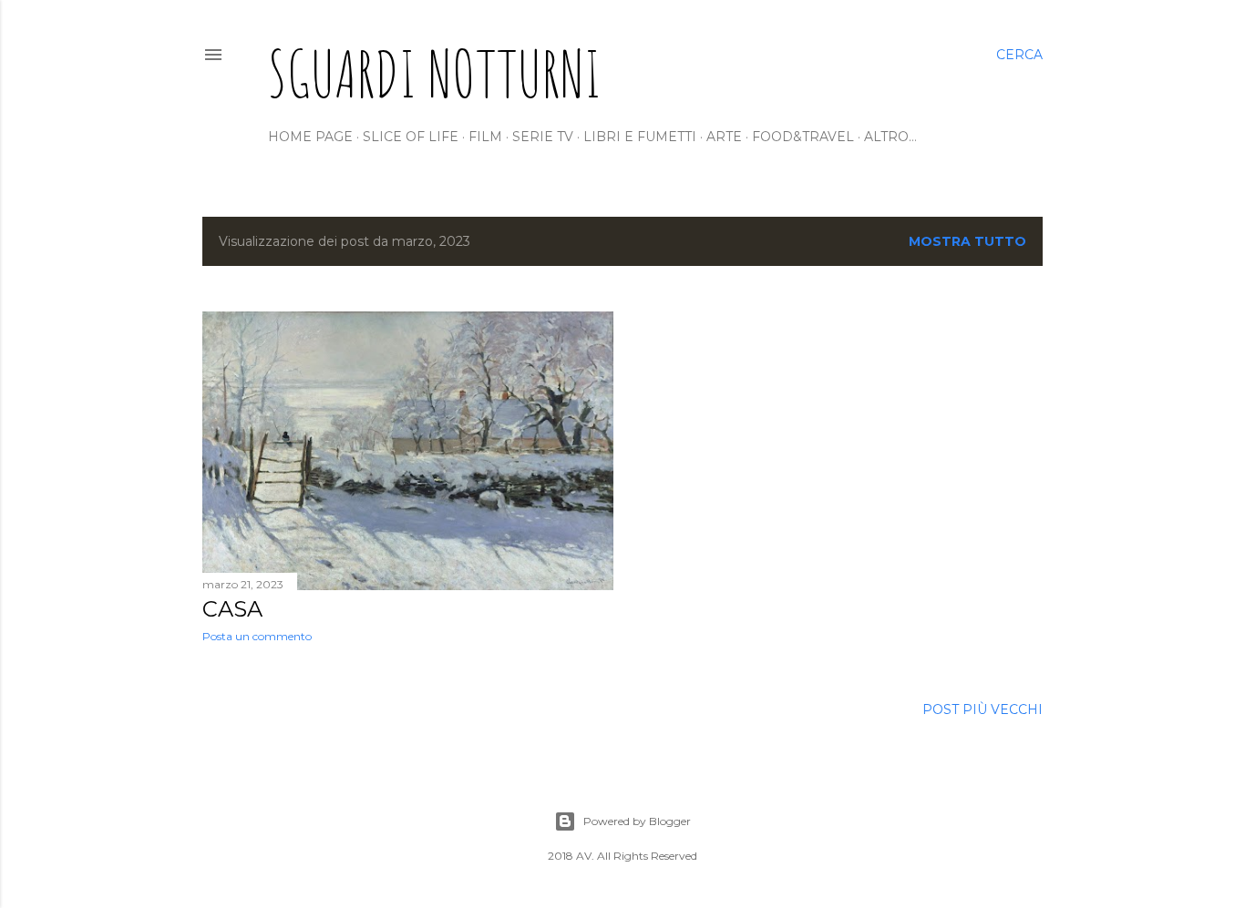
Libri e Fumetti (639, 136)
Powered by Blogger (637, 821)
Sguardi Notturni (435, 73)
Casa (232, 609)
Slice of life (410, 136)
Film (485, 136)
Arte (724, 136)
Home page (310, 136)
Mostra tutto (967, 241)
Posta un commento (257, 636)
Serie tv (542, 136)
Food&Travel (803, 136)
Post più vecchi (982, 709)
